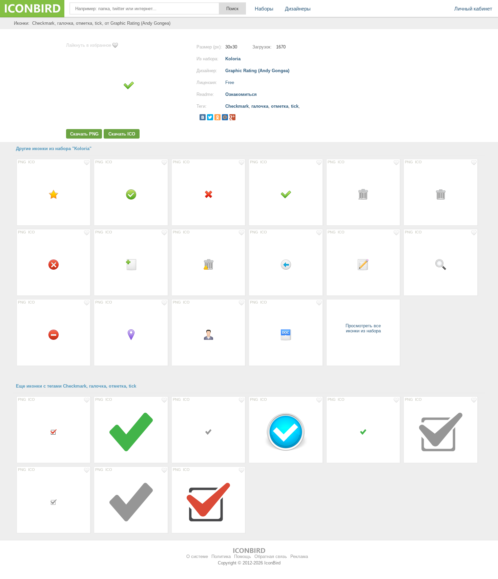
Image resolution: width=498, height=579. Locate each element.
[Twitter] (210, 117)
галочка (259, 106)
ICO (31, 162)
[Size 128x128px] (130, 431)
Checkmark (237, 106)
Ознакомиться (241, 94)
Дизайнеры (298, 9)
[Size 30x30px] (130, 194)
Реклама (299, 556)
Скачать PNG (84, 134)
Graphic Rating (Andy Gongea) (257, 70)
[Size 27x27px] (208, 334)
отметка (279, 106)
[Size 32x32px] (363, 264)
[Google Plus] (232, 117)
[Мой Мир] (225, 117)
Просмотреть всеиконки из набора (363, 328)
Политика (221, 556)
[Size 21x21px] (208, 194)
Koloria (233, 58)
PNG (22, 162)
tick (294, 106)
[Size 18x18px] (53, 431)
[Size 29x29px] (208, 264)
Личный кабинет (473, 9)
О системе (197, 556)
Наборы (264, 9)
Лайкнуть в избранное (88, 45)
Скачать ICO (121, 134)
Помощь (242, 556)
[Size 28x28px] (53, 194)
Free (229, 82)
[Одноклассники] (217, 117)
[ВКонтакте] (203, 117)
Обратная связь (270, 556)
